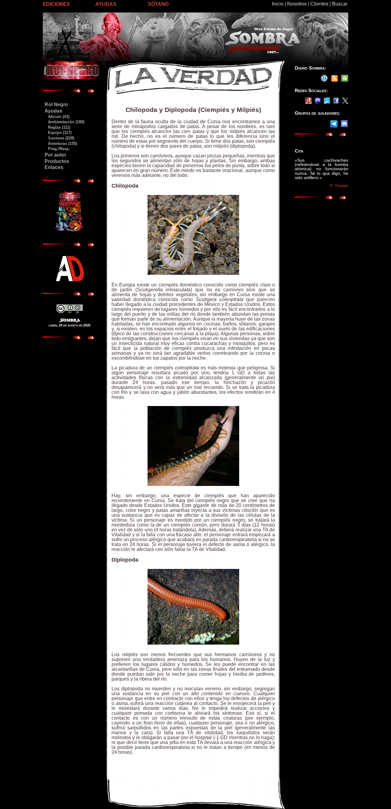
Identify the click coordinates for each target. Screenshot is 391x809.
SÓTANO (158, 4)
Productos (57, 161)
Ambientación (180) (64, 122)
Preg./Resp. (57, 148)
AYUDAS (105, 4)
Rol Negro (56, 104)
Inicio (277, 3)
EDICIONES (56, 4)
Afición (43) (56, 116)
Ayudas (53, 110)
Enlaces (54, 167)
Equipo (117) (57, 132)
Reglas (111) (57, 127)
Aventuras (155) (60, 143)
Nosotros (297, 3)
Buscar (339, 3)
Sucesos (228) (59, 138)
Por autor (55, 154)
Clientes (319, 3)
